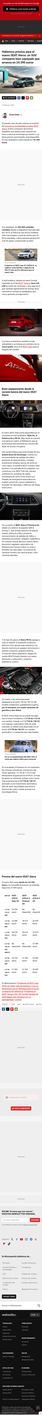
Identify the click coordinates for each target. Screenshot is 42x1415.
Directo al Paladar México (11, 1399)
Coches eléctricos (29, 1263)
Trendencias (7, 1371)
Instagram (26, 1239)
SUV (19, 1004)
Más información (32, 1413)
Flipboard (27, 97)
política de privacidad (30, 1225)
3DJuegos (25, 1327)
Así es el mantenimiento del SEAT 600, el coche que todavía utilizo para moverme (21, 758)
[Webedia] (9, 1316)
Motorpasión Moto (28, 1360)
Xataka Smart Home (9, 1336)
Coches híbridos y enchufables (10, 1268)
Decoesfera (6, 1375)
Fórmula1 (6, 1263)
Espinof (24, 1345)
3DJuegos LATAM (27, 1390)
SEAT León (27, 347)
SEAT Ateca (29, 1004)
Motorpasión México (28, 1399)
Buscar (39, 1306)
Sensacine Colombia (28, 1396)
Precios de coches (29, 1278)
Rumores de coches (10, 1278)
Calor (6, 41)
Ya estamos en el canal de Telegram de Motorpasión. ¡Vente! (22, 35)
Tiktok (9, 1243)
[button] (15, 114)
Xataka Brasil (7, 1393)
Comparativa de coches (9, 1284)
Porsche (21, 41)
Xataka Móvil (7, 1330)
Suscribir (35, 1220)
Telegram (31, 1239)
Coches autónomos (29, 1283)
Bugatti (39, 41)
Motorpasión (26, 1356)
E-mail (31, 97)
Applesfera (6, 1333)
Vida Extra (25, 1330)
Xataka (5, 1327)
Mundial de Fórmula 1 (30, 1289)
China (13, 41)
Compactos (26, 1267)
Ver (22, 1108)
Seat (13, 1004)
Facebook (19, 97)
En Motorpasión (10, 263)
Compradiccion (7, 1378)
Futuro (5, 1289)
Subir (33, 1315)
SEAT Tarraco (24, 283)
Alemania (30, 41)
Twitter (23, 97)
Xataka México (7, 1390)
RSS (36, 1239)
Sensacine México (28, 1393)
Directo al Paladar (8, 1356)
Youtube (21, 1239)
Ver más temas (9, 1296)
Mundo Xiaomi (7, 1339)
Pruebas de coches (29, 1274)
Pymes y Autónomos (28, 1375)
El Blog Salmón (27, 1371)
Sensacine (25, 1342)
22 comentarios (10, 98)
